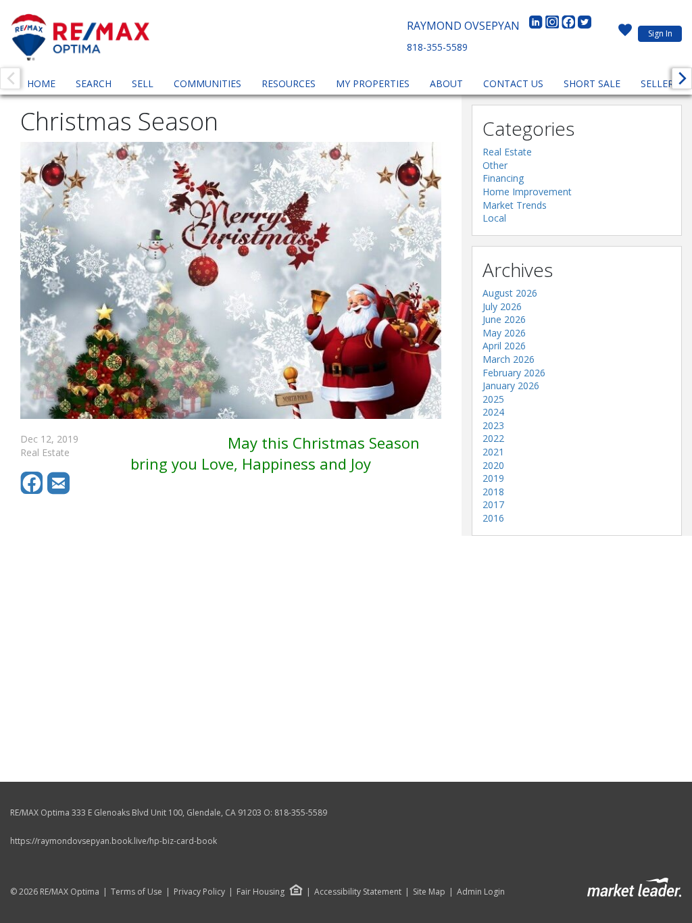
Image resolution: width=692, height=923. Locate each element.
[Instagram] (553, 25)
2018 (493, 491)
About (446, 83)
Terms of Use (136, 892)
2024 (493, 411)
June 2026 (504, 319)
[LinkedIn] (537, 25)
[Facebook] (570, 25)
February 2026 (514, 372)
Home (41, 83)
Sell (142, 83)
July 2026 (502, 306)
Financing (503, 178)
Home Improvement (527, 191)
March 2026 (509, 359)
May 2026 (504, 332)
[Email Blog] (59, 490)
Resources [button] (289, 83)
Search (94, 83)
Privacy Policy (199, 892)
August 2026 (510, 292)
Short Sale (592, 83)
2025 (493, 399)
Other (495, 165)
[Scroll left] (10, 78)
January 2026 (511, 385)
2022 (493, 438)
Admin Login (481, 892)
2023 (493, 425)
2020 (493, 465)
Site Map (429, 892)
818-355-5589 (437, 47)
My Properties (373, 83)
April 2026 (504, 345)
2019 (493, 478)
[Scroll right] (682, 78)
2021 (493, 451)
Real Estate (507, 151)
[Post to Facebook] (33, 490)
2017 (493, 504)
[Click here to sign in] (625, 33)
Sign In (660, 33)
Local (494, 217)
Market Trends (515, 205)
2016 (493, 518)
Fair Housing (261, 891)
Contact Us (513, 83)
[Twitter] (584, 25)
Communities (207, 83)
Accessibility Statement (357, 892)
